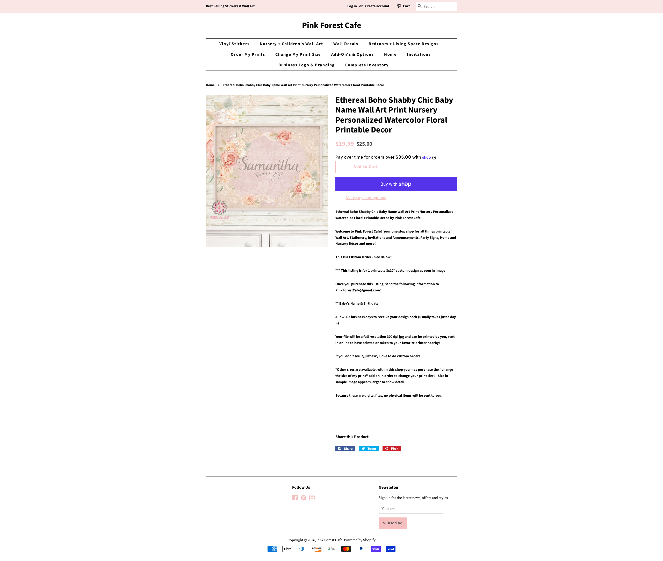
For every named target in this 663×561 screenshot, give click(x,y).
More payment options (366, 197)
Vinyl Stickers (234, 44)
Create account (377, 6)
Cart (406, 6)
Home (390, 54)
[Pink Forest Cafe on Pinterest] (303, 498)
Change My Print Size (298, 54)
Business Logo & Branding (306, 65)
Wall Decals (345, 44)
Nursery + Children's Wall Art (291, 44)
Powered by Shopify (360, 539)
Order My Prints (248, 54)
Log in (352, 6)
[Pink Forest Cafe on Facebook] (295, 498)
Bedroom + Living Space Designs (403, 44)
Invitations (419, 54)
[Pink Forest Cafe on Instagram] (312, 498)
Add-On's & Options (352, 54)
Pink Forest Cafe (331, 25)
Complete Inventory (367, 65)
